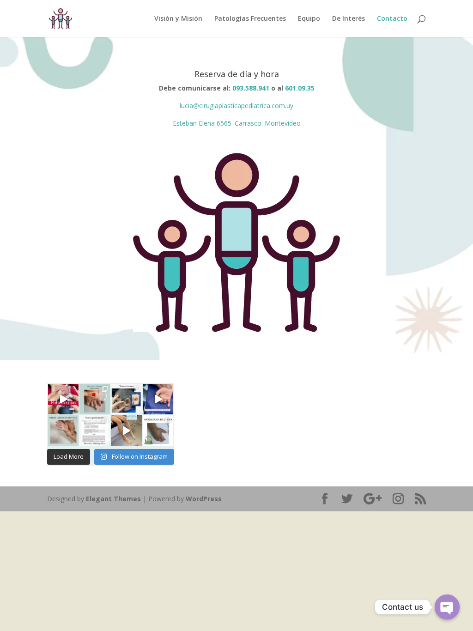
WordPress (204, 498)
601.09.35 (300, 88)
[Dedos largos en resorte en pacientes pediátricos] (63, 430)
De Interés (348, 19)
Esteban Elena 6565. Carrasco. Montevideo (237, 123)
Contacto (392, 19)
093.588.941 (250, 88)
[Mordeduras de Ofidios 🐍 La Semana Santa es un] (158, 430)
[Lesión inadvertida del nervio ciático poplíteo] (126, 430)
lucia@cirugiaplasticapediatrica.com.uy (236, 105)
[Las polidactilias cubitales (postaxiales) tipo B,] (63, 399)
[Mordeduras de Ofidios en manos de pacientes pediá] (94, 430)
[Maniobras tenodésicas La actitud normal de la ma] (158, 399)
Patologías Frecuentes (250, 19)
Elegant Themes (113, 498)
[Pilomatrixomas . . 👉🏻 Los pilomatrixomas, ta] (126, 399)
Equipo (309, 19)
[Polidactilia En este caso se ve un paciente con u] (94, 399)
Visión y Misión (178, 19)
